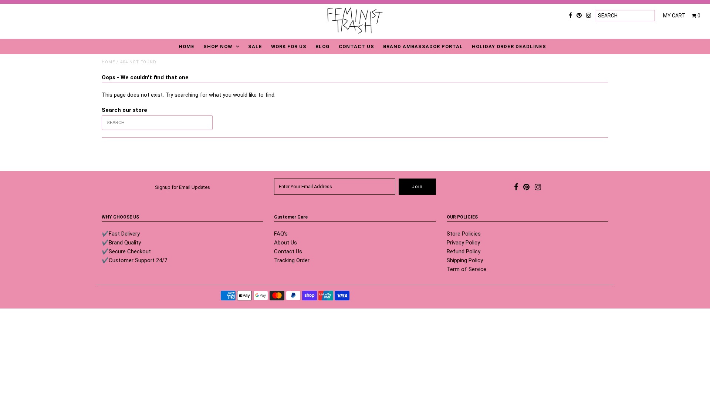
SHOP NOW (217, 46)
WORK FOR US (289, 46)
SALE (255, 46)
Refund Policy (463, 251)
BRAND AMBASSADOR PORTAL (423, 46)
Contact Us (288, 251)
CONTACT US (356, 46)
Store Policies (464, 233)
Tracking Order (292, 260)
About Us (285, 242)
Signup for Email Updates (182, 187)
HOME (187, 46)
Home (108, 62)
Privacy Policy (463, 242)
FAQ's (281, 233)
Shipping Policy (465, 260)
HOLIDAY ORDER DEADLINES (509, 46)
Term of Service (466, 269)
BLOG (322, 46)
